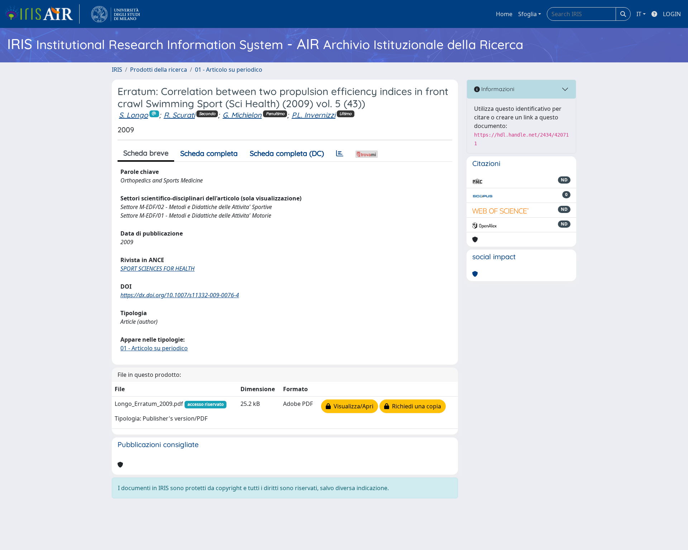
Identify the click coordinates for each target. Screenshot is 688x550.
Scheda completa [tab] (209, 153)
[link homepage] (42, 14)
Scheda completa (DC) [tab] (287, 153)
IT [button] (638, 14)
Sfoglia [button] (527, 14)
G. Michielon (242, 114)
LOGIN (672, 14)
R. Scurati (179, 114)
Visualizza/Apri (352, 406)
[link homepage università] (115, 14)
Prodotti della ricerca (158, 70)
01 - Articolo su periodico (228, 70)
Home (504, 14)
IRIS (117, 70)
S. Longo (133, 114)
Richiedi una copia (415, 406)
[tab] (339, 153)
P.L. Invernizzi (313, 114)
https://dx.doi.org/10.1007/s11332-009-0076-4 (179, 295)
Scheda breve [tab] (145, 152)
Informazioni (497, 89)
